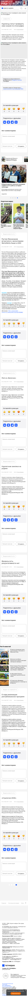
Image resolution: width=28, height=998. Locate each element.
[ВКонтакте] (4, 122)
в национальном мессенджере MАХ (13, 88)
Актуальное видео (13, 903)
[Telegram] (12, 122)
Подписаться (16, 993)
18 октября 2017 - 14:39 (7, 246)
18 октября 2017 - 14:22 (7, 801)
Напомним (4, 292)
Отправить (21, 146)
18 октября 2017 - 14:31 (7, 566)
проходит (9, 303)
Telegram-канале (17, 80)
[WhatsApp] (16, 122)
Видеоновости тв (8, 234)
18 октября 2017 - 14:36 (7, 381)
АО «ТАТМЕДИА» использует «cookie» (7, 986)
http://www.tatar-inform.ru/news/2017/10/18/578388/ (12, 311)
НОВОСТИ (6, 19)
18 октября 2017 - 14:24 (7, 700)
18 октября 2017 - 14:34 (7, 472)
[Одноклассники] (8, 122)
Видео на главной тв (10, 689)
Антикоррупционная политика (7, 984)
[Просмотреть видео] (6, 213)
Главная (3, 903)
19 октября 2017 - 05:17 (7, 29)
